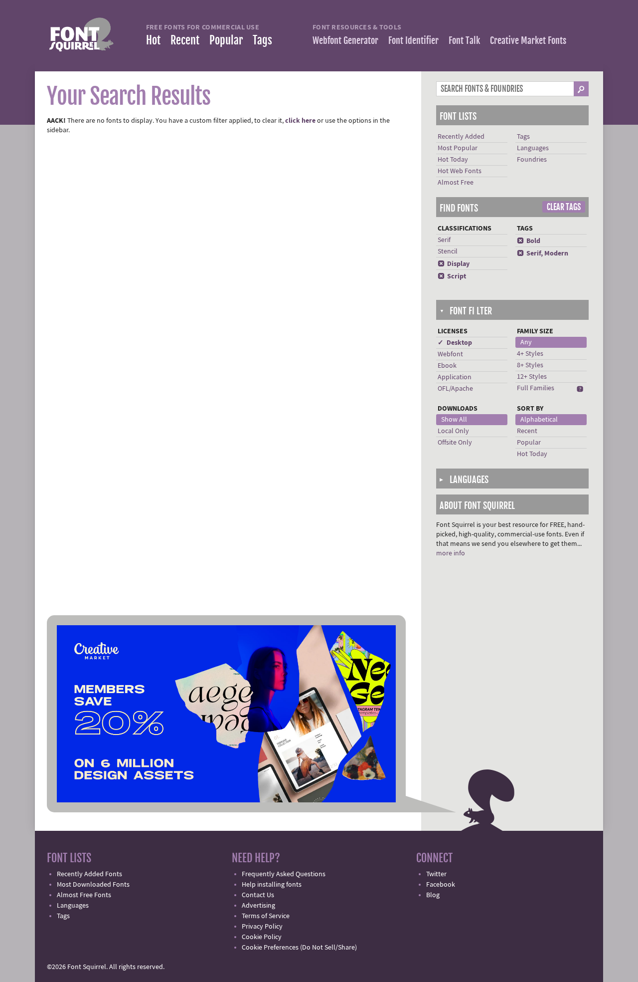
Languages (533, 148)
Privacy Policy (262, 926)
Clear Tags (564, 207)
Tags (262, 40)
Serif (444, 240)
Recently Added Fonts (89, 874)
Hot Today (453, 159)
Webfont (450, 354)
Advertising (258, 905)
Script (452, 276)
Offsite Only (455, 442)
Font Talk (464, 40)
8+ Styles (530, 365)
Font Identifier (413, 40)
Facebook (440, 884)
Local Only (453, 431)
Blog (433, 895)
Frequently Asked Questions (283, 874)
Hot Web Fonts (459, 171)
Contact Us (258, 895)
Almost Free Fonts (84, 895)
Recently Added (461, 136)
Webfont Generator (345, 40)
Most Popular (458, 148)
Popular (226, 40)
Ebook (447, 365)
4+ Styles (530, 353)
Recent (184, 40)
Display (454, 264)
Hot (153, 40)
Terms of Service (266, 916)
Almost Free (456, 182)
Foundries (532, 159)
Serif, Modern (542, 253)
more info (450, 553)
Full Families (535, 388)
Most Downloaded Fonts (93, 884)
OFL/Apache (455, 388)
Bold (528, 241)
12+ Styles (532, 376)
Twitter (436, 874)
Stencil (448, 251)
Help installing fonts (272, 884)
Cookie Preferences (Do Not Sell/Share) (299, 947)
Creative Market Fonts (528, 40)
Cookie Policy (262, 937)
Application (455, 377)
